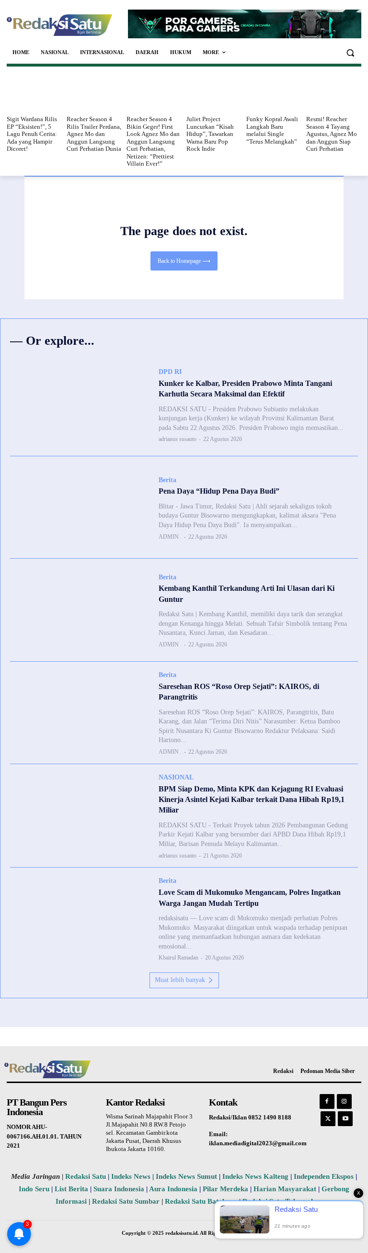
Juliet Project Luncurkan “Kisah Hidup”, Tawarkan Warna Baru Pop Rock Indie (210, 133)
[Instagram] (344, 1101)
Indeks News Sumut (186, 1176)
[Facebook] (327, 1101)
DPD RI (170, 371)
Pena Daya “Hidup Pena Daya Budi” (219, 491)
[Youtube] (345, 1118)
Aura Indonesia (173, 1189)
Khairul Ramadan (178, 957)
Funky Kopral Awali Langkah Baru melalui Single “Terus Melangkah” (272, 130)
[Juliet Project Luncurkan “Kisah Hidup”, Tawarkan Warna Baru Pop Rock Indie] (214, 93)
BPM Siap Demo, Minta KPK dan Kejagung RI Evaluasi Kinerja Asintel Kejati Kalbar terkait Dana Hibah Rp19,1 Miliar (252, 799)
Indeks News (130, 1176)
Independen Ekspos (324, 1176)
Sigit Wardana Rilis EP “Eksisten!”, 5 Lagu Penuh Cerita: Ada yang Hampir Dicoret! (32, 133)
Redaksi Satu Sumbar (126, 1201)
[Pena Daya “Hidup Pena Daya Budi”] (79, 507)
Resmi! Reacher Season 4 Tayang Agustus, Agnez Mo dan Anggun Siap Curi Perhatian (331, 133)
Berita (167, 480)
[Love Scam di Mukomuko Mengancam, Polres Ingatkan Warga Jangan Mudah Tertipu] (79, 918)
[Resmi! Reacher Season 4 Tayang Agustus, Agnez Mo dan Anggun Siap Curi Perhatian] (333, 93)
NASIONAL (176, 777)
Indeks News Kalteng (255, 1176)
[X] (328, 1118)
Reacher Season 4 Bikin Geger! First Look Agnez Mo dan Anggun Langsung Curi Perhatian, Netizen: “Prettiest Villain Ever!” (153, 141)
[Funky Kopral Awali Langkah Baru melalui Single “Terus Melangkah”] (273, 93)
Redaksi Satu (85, 1176)
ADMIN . (170, 536)
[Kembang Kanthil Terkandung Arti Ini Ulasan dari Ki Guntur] (79, 610)
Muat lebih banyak (180, 979)
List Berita (71, 1189)
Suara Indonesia (118, 1189)
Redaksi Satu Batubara (201, 1201)
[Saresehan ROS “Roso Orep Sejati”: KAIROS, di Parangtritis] (79, 713)
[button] (350, 52)
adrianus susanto (177, 439)
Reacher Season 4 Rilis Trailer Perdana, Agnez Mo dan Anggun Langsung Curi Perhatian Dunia (94, 133)
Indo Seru (34, 1189)
